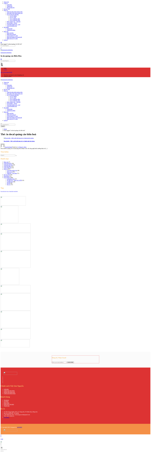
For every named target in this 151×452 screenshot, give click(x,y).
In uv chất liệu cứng (15, 20)
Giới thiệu (9, 4)
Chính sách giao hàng (9, 390)
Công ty (6, 3)
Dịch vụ (6, 10)
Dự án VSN (7, 9)
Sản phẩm (6, 27)
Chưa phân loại (7, 167)
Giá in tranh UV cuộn (12, 35)
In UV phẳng (13, 16)
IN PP (8, 183)
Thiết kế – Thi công (12, 173)
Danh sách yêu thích (9, 404)
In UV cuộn (13, 17)
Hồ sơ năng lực (11, 7)
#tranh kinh (11, 191)
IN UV (8, 184)
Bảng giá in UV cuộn (12, 38)
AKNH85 (19, 427)
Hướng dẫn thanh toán (9, 392)
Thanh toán (6, 405)
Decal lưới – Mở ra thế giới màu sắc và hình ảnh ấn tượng (19, 141)
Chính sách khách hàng (9, 393)
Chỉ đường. (6, 417)
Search (2, 126)
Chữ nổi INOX (7, 163)
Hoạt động (6, 176)
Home (5, 129)
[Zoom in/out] (6, 449)
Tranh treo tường (11, 30)
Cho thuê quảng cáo (12, 170)
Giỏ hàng (6, 401)
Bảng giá (6, 31)
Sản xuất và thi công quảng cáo (14, 13)
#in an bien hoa (3, 191)
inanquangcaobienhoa (6, 52)
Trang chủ (6, 2)
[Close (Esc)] (1, 449)
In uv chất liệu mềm (15, 19)
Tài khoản (6, 400)
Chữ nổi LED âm (8, 165)
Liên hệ (6, 40)
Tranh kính (9, 28)
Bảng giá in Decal (11, 34)
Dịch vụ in (9, 172)
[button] (6, 72)
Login (5, 69)
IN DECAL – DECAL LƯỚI (14, 180)
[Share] (2, 449)
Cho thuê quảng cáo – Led (13, 24)
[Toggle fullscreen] (4, 449)
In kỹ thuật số (7, 177)
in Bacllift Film (10, 179)
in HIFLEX (10, 181)
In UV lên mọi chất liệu (13, 14)
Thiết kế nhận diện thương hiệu (14, 11)
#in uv (8, 191)
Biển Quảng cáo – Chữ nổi (13, 21)
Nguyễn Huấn (8, 147)
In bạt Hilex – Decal (12, 23)
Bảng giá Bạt (10, 33)
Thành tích (9, 6)
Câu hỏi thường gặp (12, 26)
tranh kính (16, 191)
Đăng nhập (6, 403)
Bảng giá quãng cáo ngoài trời (14, 37)
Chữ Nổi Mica (7, 166)
